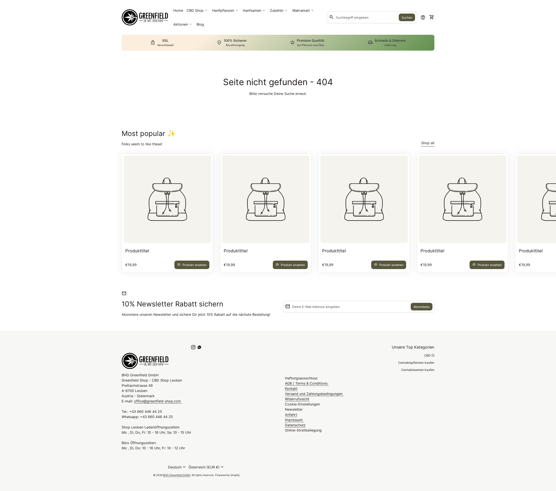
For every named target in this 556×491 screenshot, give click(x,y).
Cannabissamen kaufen (417, 370)
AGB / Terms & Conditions (307, 383)
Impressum (294, 420)
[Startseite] (145, 17)
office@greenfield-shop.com (158, 401)
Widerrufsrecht (297, 399)
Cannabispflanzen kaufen (416, 362)
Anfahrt (291, 414)
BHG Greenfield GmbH (176, 475)
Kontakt (291, 388)
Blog (200, 24)
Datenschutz (295, 425)
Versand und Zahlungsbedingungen (314, 394)
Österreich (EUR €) (207, 467)
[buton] (177, 467)
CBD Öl (429, 355)
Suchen (407, 17)
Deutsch (177, 467)
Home (178, 10)
